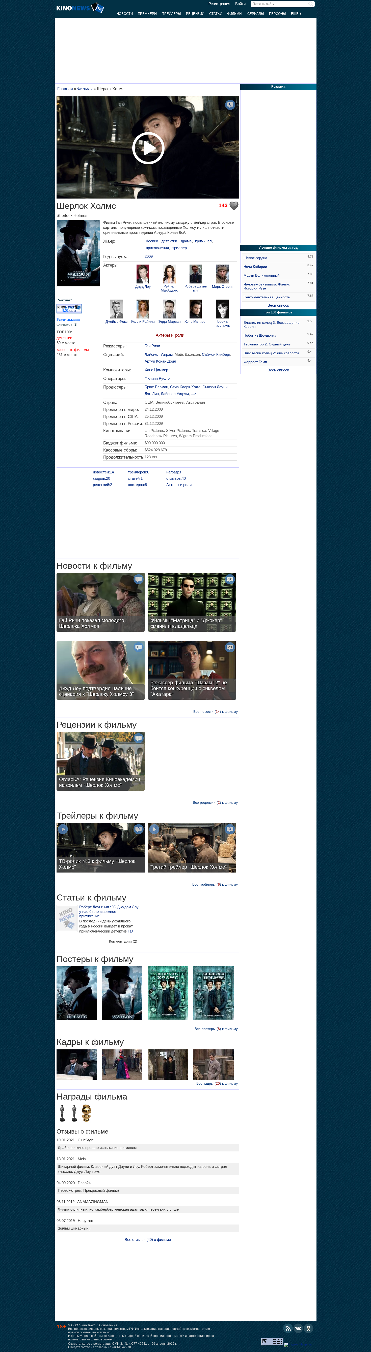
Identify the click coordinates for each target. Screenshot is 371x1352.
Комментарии (123, 941)
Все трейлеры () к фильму (215, 884)
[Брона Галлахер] (222, 310)
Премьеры (147, 14)
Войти (240, 4)
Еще (295, 14)
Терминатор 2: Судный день (267, 344)
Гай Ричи (152, 346)
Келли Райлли (143, 322)
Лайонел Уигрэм (159, 354)
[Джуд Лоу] (143, 275)
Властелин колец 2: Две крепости (271, 353)
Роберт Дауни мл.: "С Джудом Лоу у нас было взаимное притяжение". (109, 911)
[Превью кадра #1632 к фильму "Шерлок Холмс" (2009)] (213, 1065)
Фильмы (234, 14)
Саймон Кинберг (216, 354)
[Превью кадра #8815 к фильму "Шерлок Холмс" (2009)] (122, 1065)
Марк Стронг (222, 286)
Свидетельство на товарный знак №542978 (99, 1347)
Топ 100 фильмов (278, 312)
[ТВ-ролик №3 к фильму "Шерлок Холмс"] (101, 848)
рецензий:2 (102, 484)
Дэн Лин (152, 394)
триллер (179, 248)
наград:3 (173, 472)
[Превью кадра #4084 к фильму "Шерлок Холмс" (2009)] (168, 1065)
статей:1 (135, 478)
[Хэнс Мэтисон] (196, 310)
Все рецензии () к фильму (215, 802)
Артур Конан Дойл (160, 361)
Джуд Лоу (143, 286)
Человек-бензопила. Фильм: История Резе (267, 286)
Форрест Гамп (255, 362)
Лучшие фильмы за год (278, 247)
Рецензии (195, 14)
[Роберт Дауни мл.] (196, 275)
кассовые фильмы (73, 349)
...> (193, 394)
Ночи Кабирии (255, 267)
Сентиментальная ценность (267, 297)
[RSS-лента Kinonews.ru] (288, 1328)
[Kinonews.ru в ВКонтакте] (298, 1328)
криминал (203, 241)
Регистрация (219, 4)
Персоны (277, 14)
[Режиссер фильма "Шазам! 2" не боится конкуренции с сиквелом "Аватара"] (192, 671)
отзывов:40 (176, 478)
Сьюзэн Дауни (214, 387)
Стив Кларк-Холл (185, 387)
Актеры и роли (170, 335)
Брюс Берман (156, 387)
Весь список (278, 305)
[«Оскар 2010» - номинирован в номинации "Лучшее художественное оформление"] (74, 1114)
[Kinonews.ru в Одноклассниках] (308, 1328)
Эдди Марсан (169, 322)
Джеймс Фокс (116, 322)
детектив (64, 338)
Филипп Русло (157, 378)
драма (186, 241)
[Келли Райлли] (143, 310)
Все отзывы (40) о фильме (148, 1239)
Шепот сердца (255, 258)
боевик (152, 241)
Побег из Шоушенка (260, 335)
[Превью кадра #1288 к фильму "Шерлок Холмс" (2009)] (77, 1065)
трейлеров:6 (138, 472)
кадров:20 (101, 478)
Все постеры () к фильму (216, 1029)
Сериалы (255, 14)
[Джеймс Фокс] (116, 310)
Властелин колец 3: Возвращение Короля (272, 324)
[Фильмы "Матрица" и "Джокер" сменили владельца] (192, 603)
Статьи (215, 14)
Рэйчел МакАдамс (169, 288)
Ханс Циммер (156, 370)
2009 (149, 256)
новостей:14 (103, 472)
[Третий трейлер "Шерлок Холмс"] (192, 848)
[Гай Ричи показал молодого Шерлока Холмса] (101, 603)
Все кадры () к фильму (217, 1083)
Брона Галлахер (222, 323)
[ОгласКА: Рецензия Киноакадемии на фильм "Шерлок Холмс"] (101, 762)
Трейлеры (171, 14)
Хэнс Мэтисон (195, 322)
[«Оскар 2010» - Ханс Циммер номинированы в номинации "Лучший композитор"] (62, 1114)
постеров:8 (137, 484)
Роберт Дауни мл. (195, 288)
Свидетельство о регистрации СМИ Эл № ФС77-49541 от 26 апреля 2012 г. (122, 1343)
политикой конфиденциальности (160, 1336)
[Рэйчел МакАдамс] (169, 275)
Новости (125, 14)
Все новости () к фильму (215, 712)
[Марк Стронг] (222, 275)
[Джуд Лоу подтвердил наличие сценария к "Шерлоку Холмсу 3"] (101, 671)
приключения (157, 248)
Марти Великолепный (262, 275)
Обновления (108, 1325)
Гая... (132, 931)
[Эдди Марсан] (169, 310)
